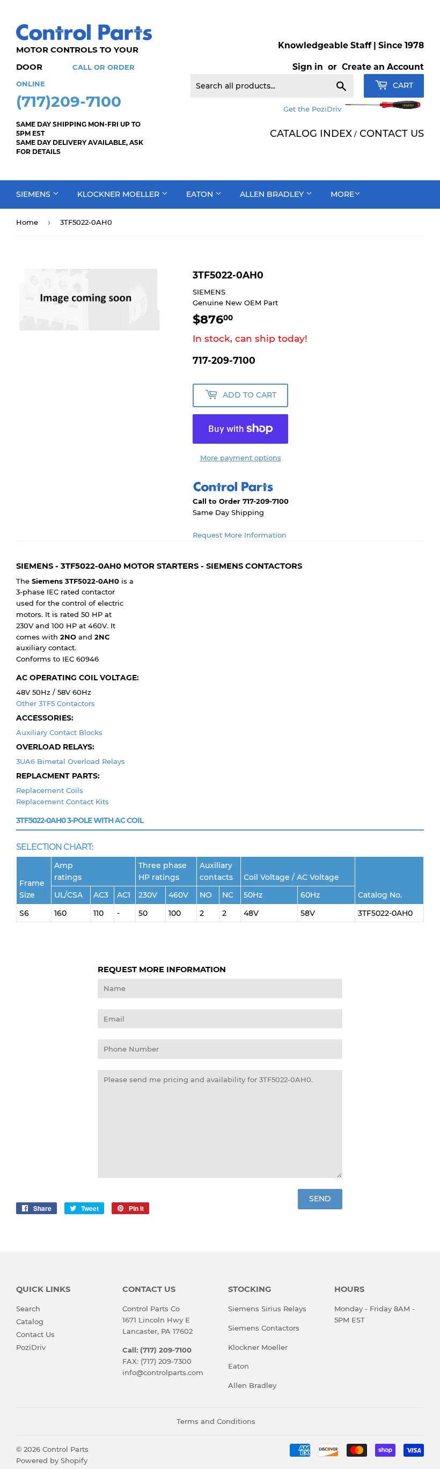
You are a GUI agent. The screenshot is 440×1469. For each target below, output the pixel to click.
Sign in (307, 67)
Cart (402, 85)
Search (28, 1308)
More (342, 194)
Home (27, 222)
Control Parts (65, 1449)
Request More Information (240, 535)
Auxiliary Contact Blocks (59, 732)
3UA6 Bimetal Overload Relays (70, 761)
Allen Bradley (273, 194)
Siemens (34, 194)
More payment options (240, 457)
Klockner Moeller (119, 194)
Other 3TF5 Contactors (55, 703)
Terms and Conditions (216, 1421)
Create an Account (383, 67)
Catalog (29, 1321)
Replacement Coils (49, 790)
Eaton (200, 194)
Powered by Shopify (51, 1460)
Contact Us (35, 1334)
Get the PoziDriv (313, 109)
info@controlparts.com (162, 1372)
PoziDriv (31, 1347)
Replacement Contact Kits (62, 801)
